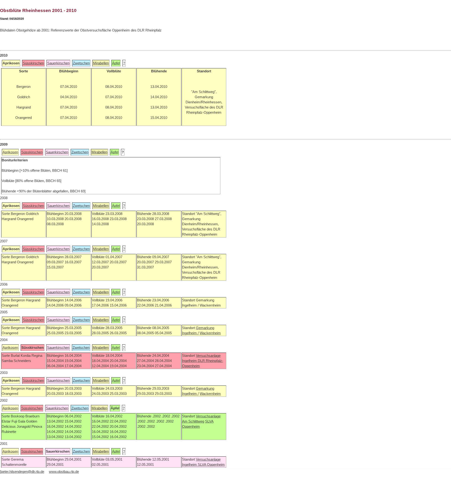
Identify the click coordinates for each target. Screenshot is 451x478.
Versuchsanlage (208, 356)
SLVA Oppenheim (211, 464)
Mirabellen (101, 63)
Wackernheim (210, 333)
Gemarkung (205, 328)
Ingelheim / (190, 333)
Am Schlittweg (193, 421)
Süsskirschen (33, 63)
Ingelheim (190, 361)
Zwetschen (81, 63)
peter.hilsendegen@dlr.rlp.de (22, 472)
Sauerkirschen (58, 63)
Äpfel (116, 63)
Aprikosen (10, 152)
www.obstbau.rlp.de (64, 472)
